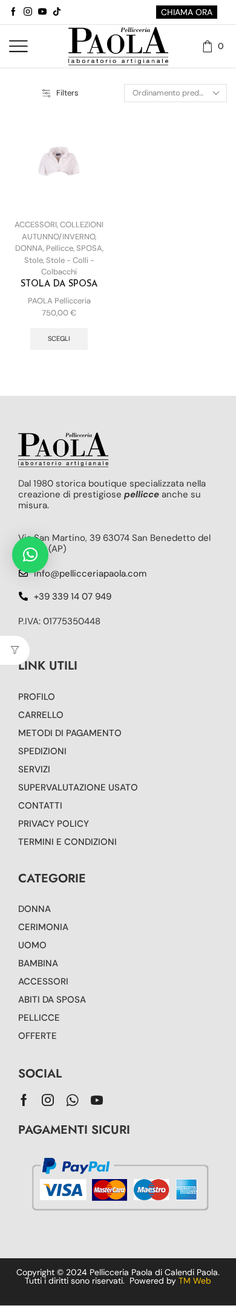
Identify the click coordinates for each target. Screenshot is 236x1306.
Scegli (59, 338)
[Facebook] (13, 12)
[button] (30, 555)
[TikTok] (57, 12)
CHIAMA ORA (186, 12)
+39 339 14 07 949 (72, 596)
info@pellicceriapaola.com (90, 573)
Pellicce (59, 248)
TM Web (195, 1280)
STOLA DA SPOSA (59, 284)
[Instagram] (28, 12)
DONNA (29, 248)
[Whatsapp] (72, 1100)
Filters (67, 93)
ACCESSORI (36, 224)
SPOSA (89, 248)
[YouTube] (42, 12)
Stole (33, 260)
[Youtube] (97, 1100)
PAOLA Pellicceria (59, 301)
